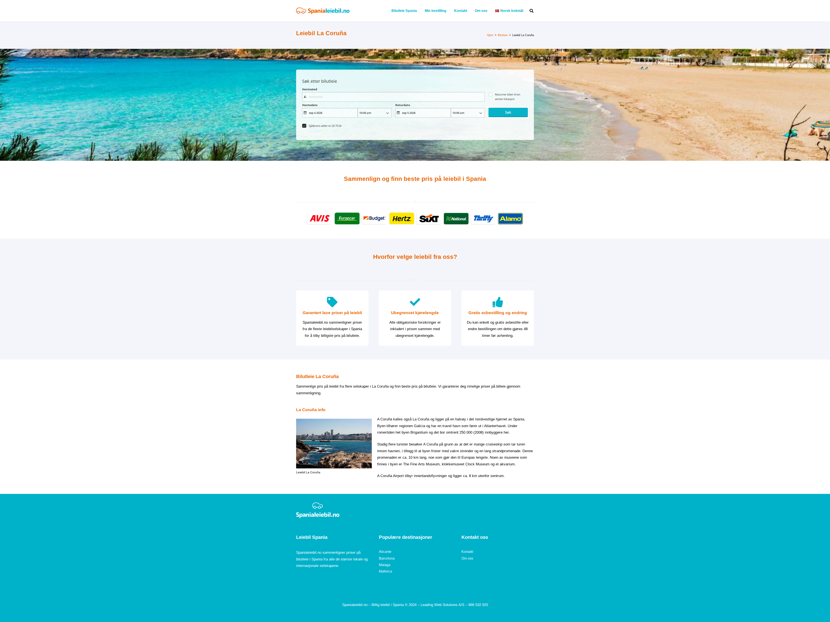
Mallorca (385, 571)
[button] (526, 11)
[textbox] (393, 97)
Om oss (467, 558)
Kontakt (467, 552)
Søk (508, 112)
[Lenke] (323, 11)
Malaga (384, 565)
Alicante (385, 552)
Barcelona (387, 558)
